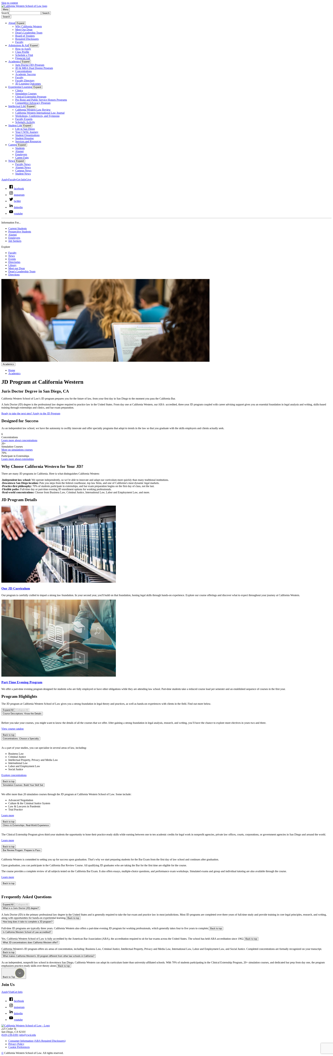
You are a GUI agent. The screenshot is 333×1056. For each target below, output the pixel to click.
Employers (21, 154)
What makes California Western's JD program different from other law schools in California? (48, 956)
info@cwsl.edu (27, 1034)
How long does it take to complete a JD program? (27, 921)
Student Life (15, 125)
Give (28, 179)
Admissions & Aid (18, 45)
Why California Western (28, 26)
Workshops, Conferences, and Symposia (37, 115)
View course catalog (12, 728)
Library (12, 265)
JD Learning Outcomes (28, 83)
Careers (12, 144)
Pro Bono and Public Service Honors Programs (41, 99)
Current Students (17, 228)
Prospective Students (19, 231)
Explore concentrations (14, 775)
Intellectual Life (16, 106)
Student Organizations (27, 135)
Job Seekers (14, 240)
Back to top (8, 735)
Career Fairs (22, 157)
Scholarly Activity (25, 122)
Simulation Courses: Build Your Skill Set (23, 785)
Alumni (19, 151)
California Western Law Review (33, 109)
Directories (14, 262)
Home (11, 370)
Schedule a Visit (24, 55)
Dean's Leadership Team (28, 32)
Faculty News (23, 164)
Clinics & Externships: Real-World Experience (26, 825)
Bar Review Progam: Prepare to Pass (21, 850)
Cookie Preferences (19, 1047)
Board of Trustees (25, 35)
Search (5, 12)
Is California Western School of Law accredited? (27, 932)
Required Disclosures (27, 38)
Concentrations (23, 71)
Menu (5, 9)
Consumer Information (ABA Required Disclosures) (37, 1040)
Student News (23, 173)
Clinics (19, 90)
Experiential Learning (20, 86)
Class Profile (22, 51)
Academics (14, 61)
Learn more (7, 815)
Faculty (19, 42)
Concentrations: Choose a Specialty (21, 738)
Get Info (21, 179)
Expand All (8, 710)
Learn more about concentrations (19, 440)
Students (20, 148)
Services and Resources (28, 141)
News (11, 160)
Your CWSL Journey (26, 132)
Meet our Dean (16, 268)
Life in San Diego (25, 128)
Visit (10, 991)
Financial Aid (22, 58)
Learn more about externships (17, 459)
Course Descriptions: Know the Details (22, 713)
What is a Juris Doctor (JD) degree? (21, 908)
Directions (14, 274)
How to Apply (23, 48)
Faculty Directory (25, 80)
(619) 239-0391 (10, 1034)
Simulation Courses (26, 93)
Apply (4, 179)
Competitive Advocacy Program (32, 102)
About (11, 23)
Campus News (23, 170)
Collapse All (22, 710)
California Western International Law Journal (40, 112)
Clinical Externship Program (30, 96)
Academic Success (25, 74)
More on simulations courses (17, 449)
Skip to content (9, 2)
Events (12, 258)
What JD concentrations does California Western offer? (30, 942)
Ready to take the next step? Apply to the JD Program (30, 413)
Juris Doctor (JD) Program (29, 64)
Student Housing (24, 138)
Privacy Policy (16, 1043)
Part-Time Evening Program (21, 682)
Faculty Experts (23, 119)
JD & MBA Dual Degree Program (34, 68)
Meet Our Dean (23, 29)
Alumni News (23, 167)
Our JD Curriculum (15, 588)
